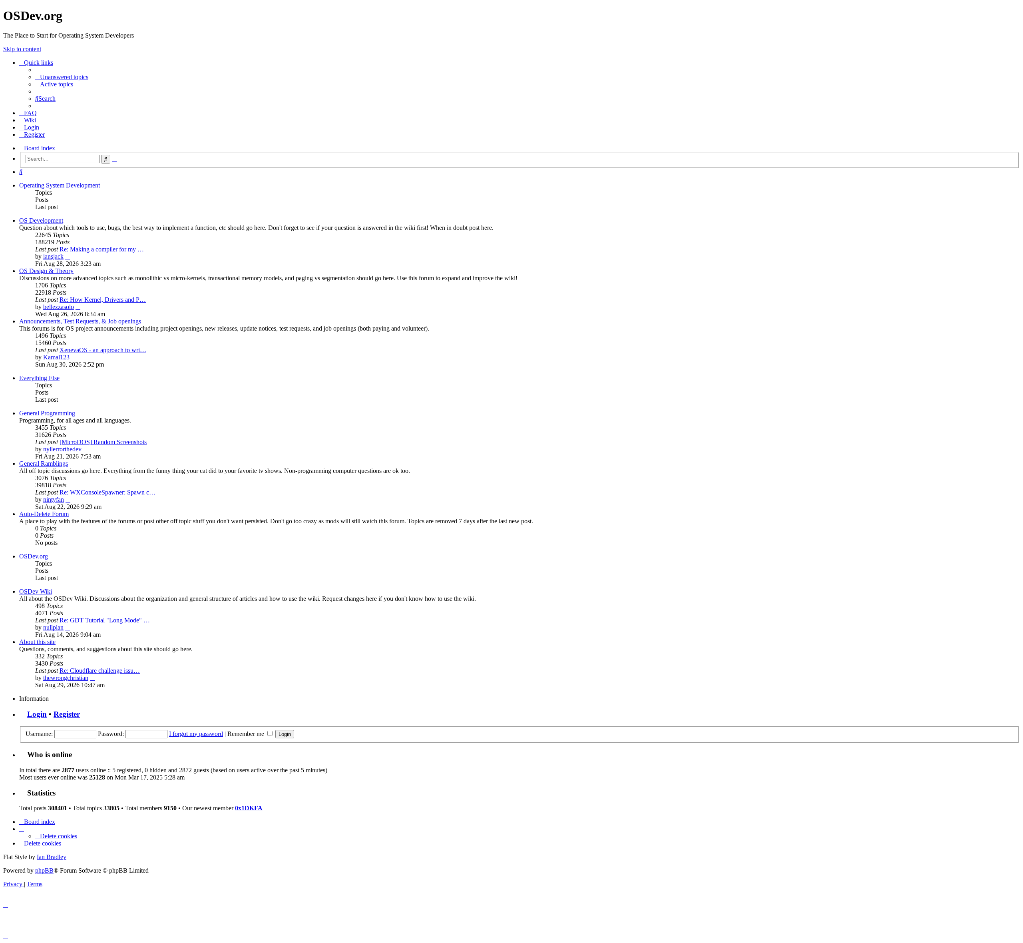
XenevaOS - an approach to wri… (103, 350)
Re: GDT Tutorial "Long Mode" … (105, 620)
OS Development (41, 220)
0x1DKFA (249, 808)
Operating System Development (59, 185)
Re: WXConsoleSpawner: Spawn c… (107, 492)
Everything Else (39, 378)
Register (67, 714)
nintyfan (53, 499)
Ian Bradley (51, 856)
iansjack (53, 256)
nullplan (53, 627)
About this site (37, 641)
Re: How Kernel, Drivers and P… (103, 299)
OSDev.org (33, 556)
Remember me (246, 733)
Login (37, 714)
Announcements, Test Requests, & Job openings (80, 321)
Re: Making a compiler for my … (102, 249)
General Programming (47, 413)
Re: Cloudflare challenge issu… (100, 670)
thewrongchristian (65, 677)
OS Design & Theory (46, 270)
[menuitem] (61, 77)
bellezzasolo (58, 306)
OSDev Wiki (35, 591)
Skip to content (22, 49)
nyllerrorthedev (62, 449)
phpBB (44, 870)
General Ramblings (43, 463)
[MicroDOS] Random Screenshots (103, 442)
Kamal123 (56, 357)
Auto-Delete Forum (44, 513)
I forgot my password (196, 733)
